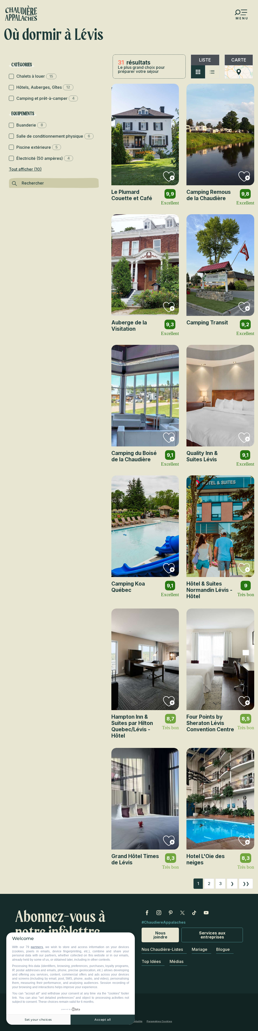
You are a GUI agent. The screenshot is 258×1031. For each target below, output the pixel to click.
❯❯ (246, 883)
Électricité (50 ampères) (43, 158)
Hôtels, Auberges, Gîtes (43, 87)
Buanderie (29, 125)
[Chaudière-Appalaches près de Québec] (21, 13)
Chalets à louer (34, 76)
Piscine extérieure (37, 147)
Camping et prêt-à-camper (45, 98)
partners (37, 947)
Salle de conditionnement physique (53, 136)
